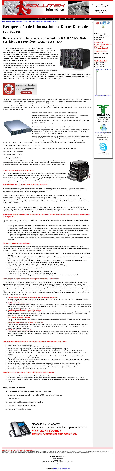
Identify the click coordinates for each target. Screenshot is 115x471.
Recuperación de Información (14, 21)
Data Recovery (30, 88)
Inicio (3, 21)
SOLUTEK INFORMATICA (103, 69)
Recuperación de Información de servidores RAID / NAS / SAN (41, 21)
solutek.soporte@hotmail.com (103, 132)
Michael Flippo (57, 468)
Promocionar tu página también (103, 95)
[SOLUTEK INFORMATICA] (103, 94)
